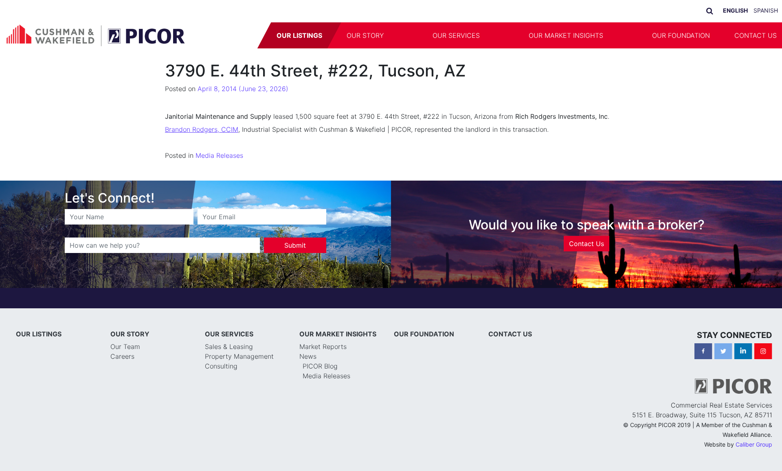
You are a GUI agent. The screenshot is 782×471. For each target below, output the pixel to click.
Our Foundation (681, 35)
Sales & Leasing (229, 346)
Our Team (125, 346)
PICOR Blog (320, 366)
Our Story (365, 35)
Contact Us (586, 244)
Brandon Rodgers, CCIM (201, 129)
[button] (408, 35)
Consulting (221, 366)
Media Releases (219, 155)
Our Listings (299, 35)
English (735, 10)
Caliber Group (754, 444)
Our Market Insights (566, 35)
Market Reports (323, 346)
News (307, 356)
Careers (122, 356)
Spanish (765, 10)
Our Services (456, 35)
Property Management (239, 356)
